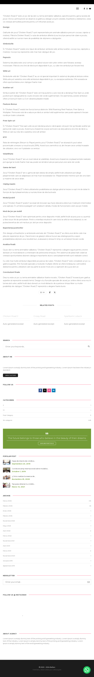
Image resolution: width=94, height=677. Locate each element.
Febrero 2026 (7, 506)
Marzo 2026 (7, 501)
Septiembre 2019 (9, 566)
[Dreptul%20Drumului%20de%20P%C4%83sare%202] (50, 292)
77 (4, 410)
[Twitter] (8, 625)
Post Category (8, 415)
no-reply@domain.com (35, 616)
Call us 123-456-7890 (11, 616)
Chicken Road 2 (23, 35)
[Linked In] (12, 625)
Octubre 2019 (8, 561)
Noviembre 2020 (9, 556)
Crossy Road (39, 316)
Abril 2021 (6, 546)
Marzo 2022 (7, 536)
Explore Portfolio (47, 443)
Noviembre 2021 (8, 541)
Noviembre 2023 (9, 521)
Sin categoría (7, 420)
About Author (10, 375)
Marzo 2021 (7, 551)
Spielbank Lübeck (73, 316)
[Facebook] (4, 625)
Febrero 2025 (7, 516)
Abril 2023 (6, 531)
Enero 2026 (7, 511)
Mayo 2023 (7, 526)
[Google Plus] (16, 625)
